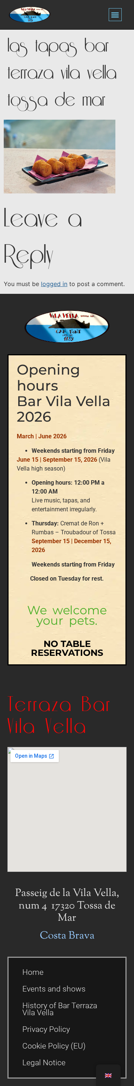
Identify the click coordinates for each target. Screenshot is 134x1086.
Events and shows (54, 988)
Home (33, 972)
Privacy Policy (46, 1029)
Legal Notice (44, 1062)
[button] (115, 14)
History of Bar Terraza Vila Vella (59, 1009)
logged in (54, 284)
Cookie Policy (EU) (54, 1046)
